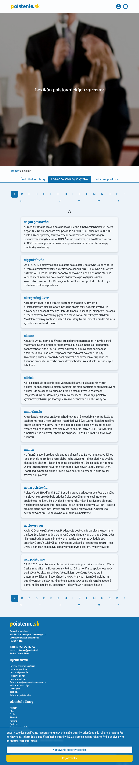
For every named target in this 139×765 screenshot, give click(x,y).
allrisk (29, 377)
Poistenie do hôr (17, 676)
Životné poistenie (18, 679)
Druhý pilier (15, 688)
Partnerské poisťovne (106, 179)
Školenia (14, 717)
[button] (119, 6)
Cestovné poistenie (19, 672)
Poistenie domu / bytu (20, 685)
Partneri (13, 724)
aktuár (29, 335)
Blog (12, 711)
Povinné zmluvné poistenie (22, 666)
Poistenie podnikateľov (20, 695)
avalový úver (33, 525)
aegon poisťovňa (36, 221)
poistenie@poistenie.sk (28, 650)
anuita (29, 449)
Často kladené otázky (33, 179)
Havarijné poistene (18, 669)
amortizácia (33, 411)
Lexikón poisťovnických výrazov (69, 179)
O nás (12, 714)
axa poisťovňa (34, 559)
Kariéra (13, 721)
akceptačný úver (36, 297)
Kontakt (13, 708)
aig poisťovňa (34, 259)
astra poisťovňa (35, 487)
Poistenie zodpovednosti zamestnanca (28, 682)
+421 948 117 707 (27, 647)
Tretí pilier (14, 692)
